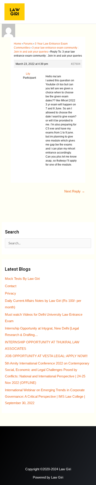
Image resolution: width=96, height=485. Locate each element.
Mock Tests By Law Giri (22, 278)
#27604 (75, 63)
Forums (28, 43)
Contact (10, 286)
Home (17, 43)
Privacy (10, 293)
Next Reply (74, 191)
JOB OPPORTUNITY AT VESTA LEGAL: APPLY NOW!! (46, 356)
